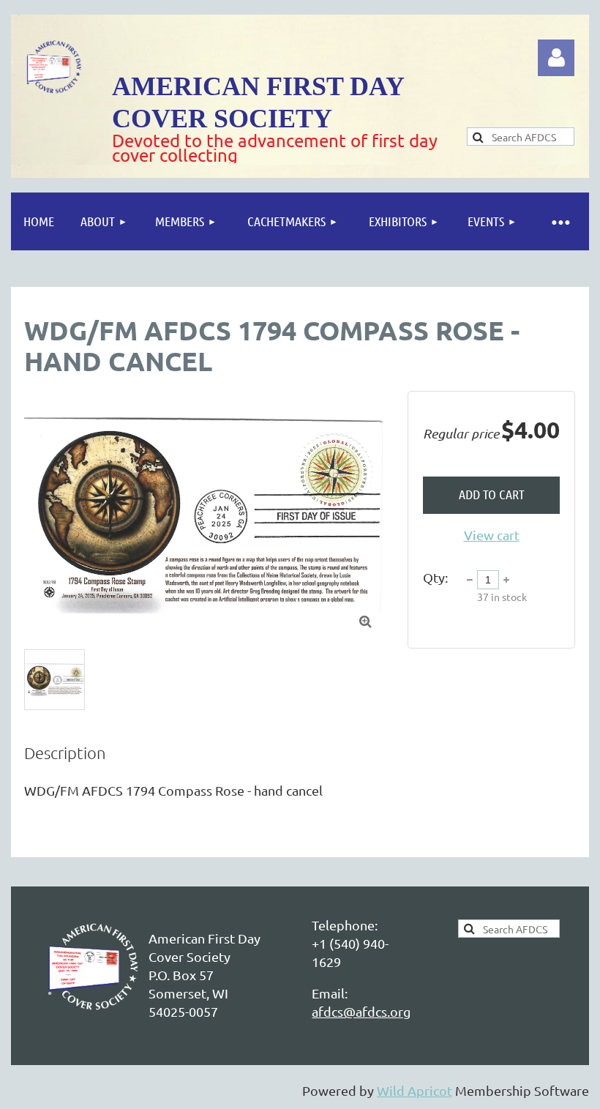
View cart (492, 534)
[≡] (559, 221)
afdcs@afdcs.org (361, 1011)
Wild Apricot (414, 1090)
